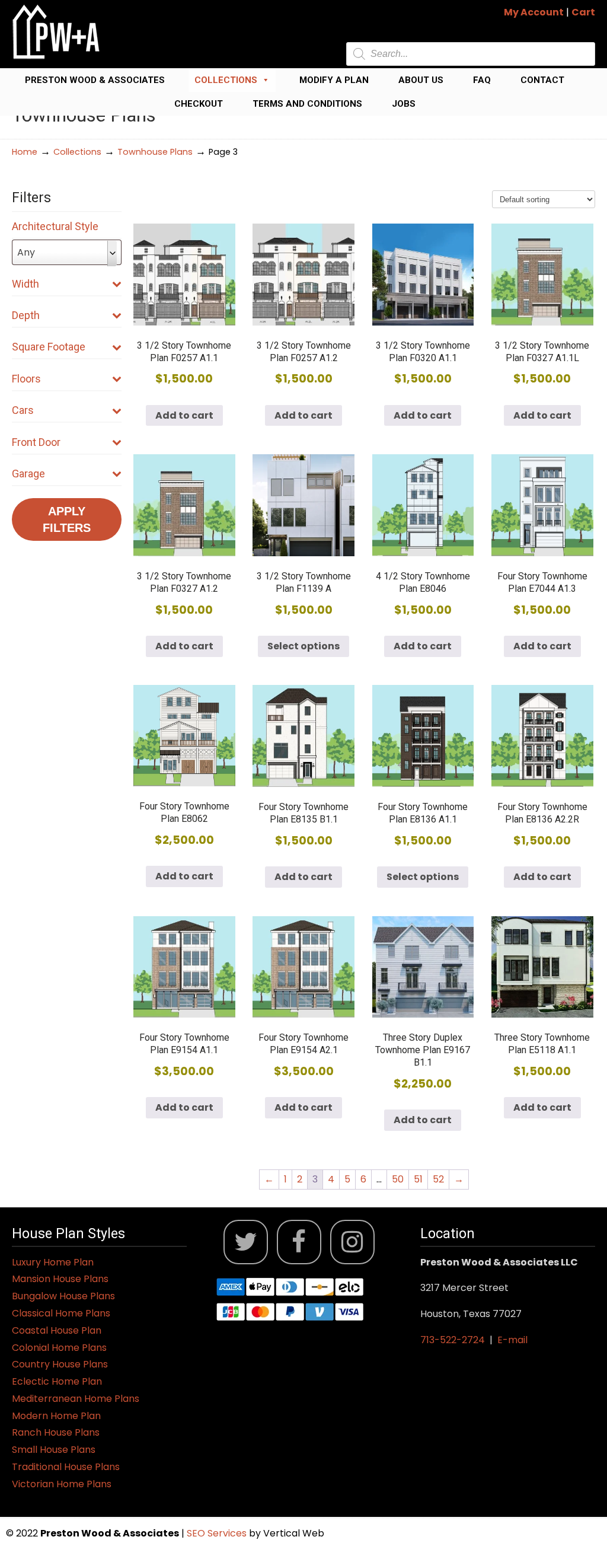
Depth (26, 315)
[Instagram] (352, 1242)
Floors (26, 378)
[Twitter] (245, 1242)
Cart (583, 12)
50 (398, 1179)
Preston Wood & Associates (95, 80)
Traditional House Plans (66, 1467)
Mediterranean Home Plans (75, 1398)
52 (438, 1179)
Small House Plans (53, 1449)
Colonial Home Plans (59, 1347)
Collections (225, 80)
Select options (303, 646)
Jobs (404, 103)
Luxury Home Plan (53, 1262)
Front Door (36, 442)
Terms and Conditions (307, 103)
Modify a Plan (334, 80)
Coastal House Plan (56, 1330)
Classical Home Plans (61, 1313)
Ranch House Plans (56, 1432)
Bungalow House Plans (63, 1296)
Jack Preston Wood (56, 32)
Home (24, 152)
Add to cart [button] (184, 415)
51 (418, 1179)
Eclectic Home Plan (57, 1381)
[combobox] (67, 252)
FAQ (482, 80)
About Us (420, 80)
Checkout (198, 103)
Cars (23, 410)
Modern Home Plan (56, 1416)
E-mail (512, 1340)
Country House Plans (60, 1364)
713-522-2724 (452, 1340)
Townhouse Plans (155, 152)
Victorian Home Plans (61, 1484)
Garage (28, 473)
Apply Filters (67, 519)
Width (25, 284)
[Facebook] (299, 1242)
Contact (542, 80)
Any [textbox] (26, 252)
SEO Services (218, 1533)
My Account (534, 12)
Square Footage (48, 346)
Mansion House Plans (60, 1279)
